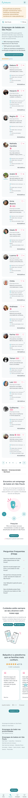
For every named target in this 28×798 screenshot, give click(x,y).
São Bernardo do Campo (9, 743)
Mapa (15, 790)
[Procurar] (3, 22)
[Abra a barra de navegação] (24, 2)
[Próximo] (24, 463)
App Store (9, 624)
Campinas (18, 741)
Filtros (24, 22)
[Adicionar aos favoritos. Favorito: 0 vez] (23, 334)
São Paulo (5, 741)
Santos (4, 749)
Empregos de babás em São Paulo (11, 723)
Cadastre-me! (14, 711)
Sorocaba (4, 747)
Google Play (20, 624)
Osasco (10, 747)
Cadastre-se (14, 535)
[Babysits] (6, 2)
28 (20, 462)
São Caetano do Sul (7, 733)
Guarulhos (11, 741)
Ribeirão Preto (19, 745)
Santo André (16, 747)
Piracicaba (10, 749)
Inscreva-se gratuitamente (14, 54)
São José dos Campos (8, 745)
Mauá (23, 747)
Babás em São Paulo (7, 725)
